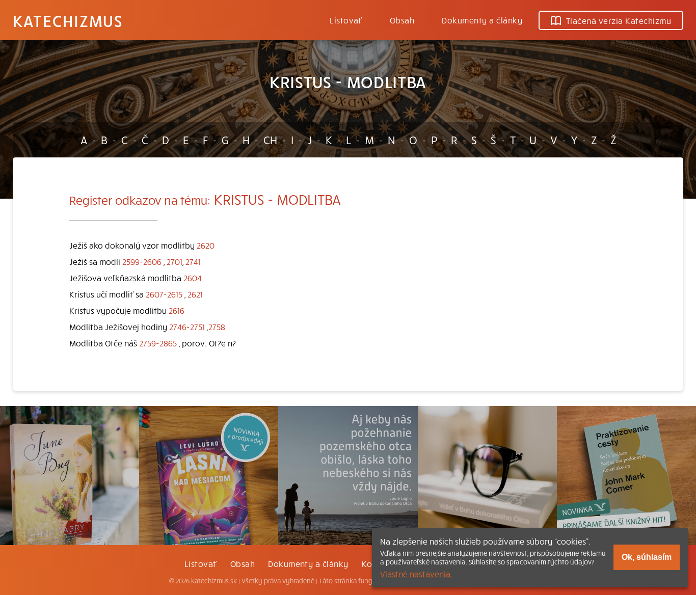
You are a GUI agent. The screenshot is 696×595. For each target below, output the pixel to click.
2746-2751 (187, 326)
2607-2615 (164, 294)
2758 (216, 326)
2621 (195, 294)
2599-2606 (142, 261)
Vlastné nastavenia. (416, 574)
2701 (174, 261)
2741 (193, 261)
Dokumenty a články (482, 20)
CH (270, 139)
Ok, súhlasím (647, 557)
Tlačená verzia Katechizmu (618, 20)
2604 (192, 278)
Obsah (402, 20)
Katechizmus (68, 20)
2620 (206, 245)
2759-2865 (158, 343)
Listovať (346, 20)
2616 (176, 310)
